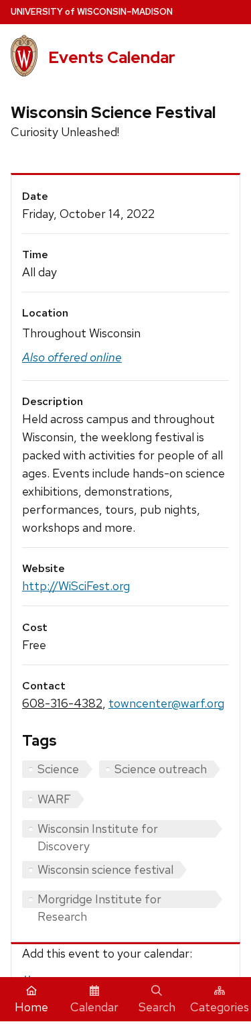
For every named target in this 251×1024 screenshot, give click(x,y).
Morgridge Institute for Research (99, 899)
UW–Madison (92, 11)
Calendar (94, 1007)
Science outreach (160, 769)
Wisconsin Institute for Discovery (97, 829)
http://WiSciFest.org (76, 585)
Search (157, 1007)
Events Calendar (111, 57)
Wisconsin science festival (105, 869)
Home (31, 1007)
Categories (219, 1007)
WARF (54, 799)
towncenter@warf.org (166, 703)
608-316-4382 (62, 703)
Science (58, 769)
